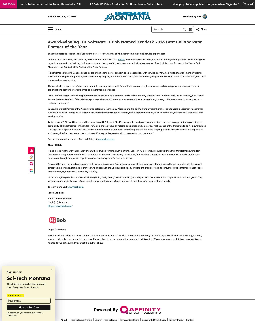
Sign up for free (28, 307)
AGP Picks (9, 4)
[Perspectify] (31, 157)
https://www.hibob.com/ (60, 206)
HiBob (121, 59)
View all (248, 4)
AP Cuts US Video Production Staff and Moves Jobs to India (126, 4)
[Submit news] (31, 150)
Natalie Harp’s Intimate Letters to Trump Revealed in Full (45, 4)
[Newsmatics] (31, 170)
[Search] (184, 29)
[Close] (52, 269)
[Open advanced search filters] (190, 29)
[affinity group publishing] (31, 163)
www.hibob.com (105, 139)
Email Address (15, 295)
